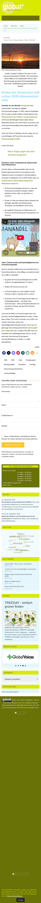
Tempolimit (22, 364)
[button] (4, 353)
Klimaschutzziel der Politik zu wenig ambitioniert (19, 117)
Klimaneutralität (9, 364)
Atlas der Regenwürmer (12, 581)
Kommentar (6, 391)
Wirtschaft (32, 40)
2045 (13, 360)
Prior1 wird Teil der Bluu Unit (14, 586)
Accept (20, 900)
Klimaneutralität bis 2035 (11, 139)
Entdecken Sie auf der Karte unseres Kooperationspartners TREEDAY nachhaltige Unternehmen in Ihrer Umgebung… (19, 630)
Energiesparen (31, 360)
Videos (26, 40)
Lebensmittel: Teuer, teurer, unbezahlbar (18, 564)
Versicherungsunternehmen (13, 369)
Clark (20, 360)
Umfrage (33, 364)
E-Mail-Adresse (7, 415)
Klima (10, 40)
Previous (5, 656)
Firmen (6, 40)
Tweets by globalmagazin (10, 692)
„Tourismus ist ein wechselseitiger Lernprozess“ (20, 569)
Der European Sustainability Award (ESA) (16, 502)
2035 (5, 360)
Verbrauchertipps (18, 40)
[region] (20, 657)
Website (4, 426)
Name (4, 405)
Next (35, 656)
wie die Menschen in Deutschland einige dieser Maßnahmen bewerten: (20, 180)
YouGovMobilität (9, 373)
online (28, 325)
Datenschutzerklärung (14, 896)
